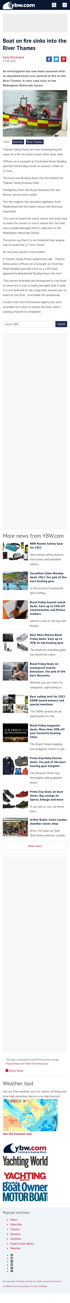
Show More (15, 1070)
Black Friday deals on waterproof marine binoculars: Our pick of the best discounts (47, 669)
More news (35, 846)
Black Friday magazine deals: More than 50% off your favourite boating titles (47, 731)
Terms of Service (33, 1063)
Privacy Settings (39, 1286)
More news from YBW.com (33, 535)
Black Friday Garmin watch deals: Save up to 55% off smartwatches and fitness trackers (48, 608)
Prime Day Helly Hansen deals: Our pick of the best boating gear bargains (48, 762)
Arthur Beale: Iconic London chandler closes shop (48, 821)
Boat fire (18, 142)
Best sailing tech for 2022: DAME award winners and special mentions (48, 700)
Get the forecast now (17, 1134)
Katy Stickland (13, 57)
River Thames (35, 142)
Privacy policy (22, 1286)
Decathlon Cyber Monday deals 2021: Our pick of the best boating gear (48, 577)
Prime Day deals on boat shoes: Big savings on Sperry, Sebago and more (46, 795)
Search (61, 324)
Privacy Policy (12, 1063)
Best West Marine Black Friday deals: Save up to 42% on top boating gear (46, 639)
